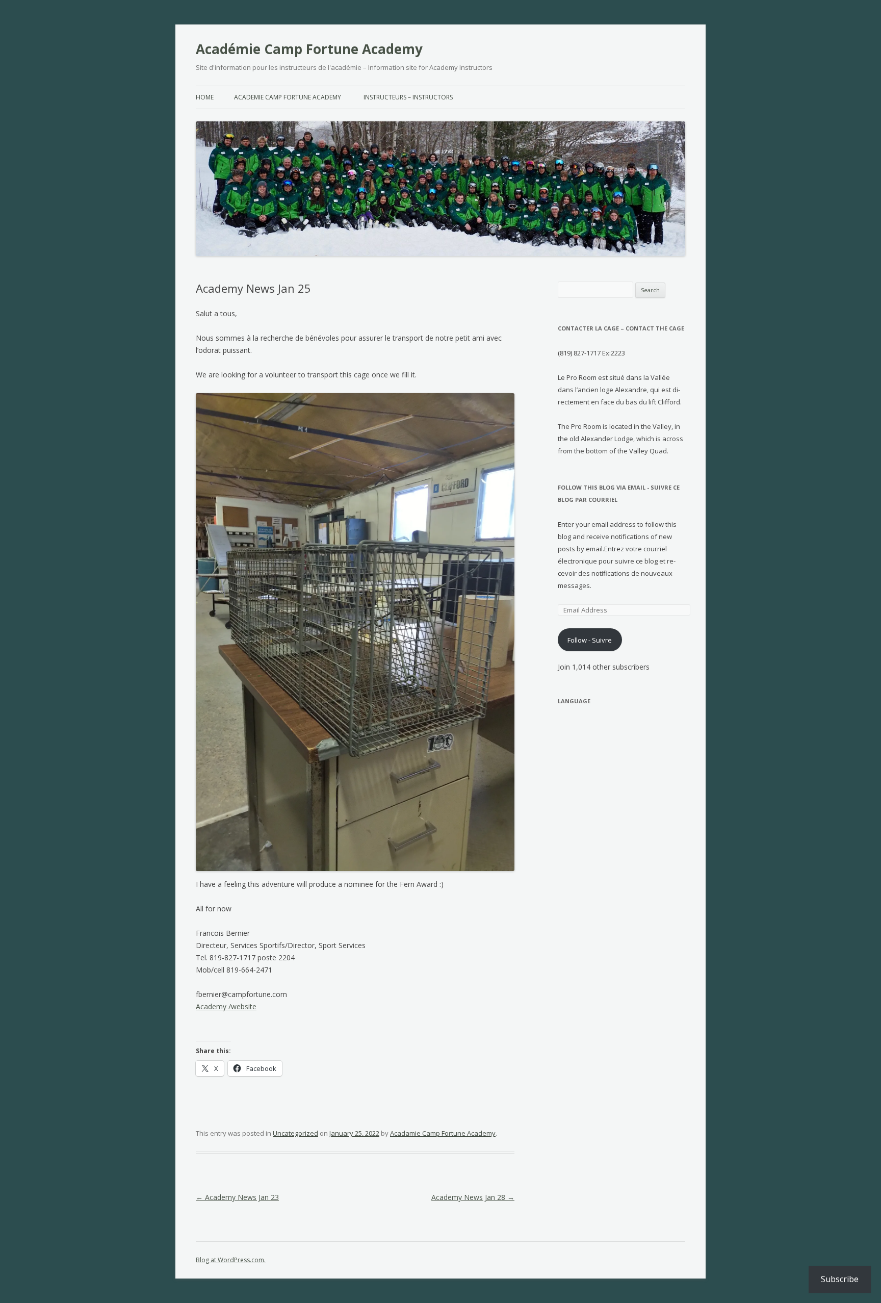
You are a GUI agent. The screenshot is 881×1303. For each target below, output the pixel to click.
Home (205, 97)
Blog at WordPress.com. (231, 1260)
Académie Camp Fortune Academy (309, 49)
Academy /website (226, 1006)
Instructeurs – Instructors (408, 97)
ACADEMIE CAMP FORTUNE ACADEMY (287, 97)
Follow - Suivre (589, 640)
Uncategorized (295, 1133)
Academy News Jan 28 (472, 1197)
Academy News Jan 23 (237, 1197)
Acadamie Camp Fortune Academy (443, 1133)
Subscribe (840, 1279)
